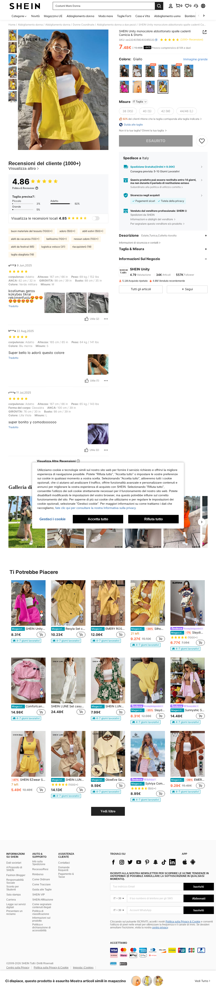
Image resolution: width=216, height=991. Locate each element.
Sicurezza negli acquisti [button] (145, 195)
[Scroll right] (203, 16)
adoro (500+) (67, 231)
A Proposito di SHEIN (14, 869)
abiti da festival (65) (22, 246)
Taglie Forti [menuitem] (124, 16)
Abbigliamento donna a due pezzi (116, 24)
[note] (26, 641)
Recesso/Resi (40, 869)
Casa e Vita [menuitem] (142, 16)
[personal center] (170, 5)
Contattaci (64, 862)
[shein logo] (24, 6)
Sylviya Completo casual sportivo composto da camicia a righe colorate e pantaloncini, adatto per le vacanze (148, 783)
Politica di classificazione (40, 912)
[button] (195, 5)
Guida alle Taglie (42, 889)
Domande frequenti (64, 869)
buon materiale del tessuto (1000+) (31, 231)
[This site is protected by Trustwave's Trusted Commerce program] (113, 963)
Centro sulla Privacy (17, 967)
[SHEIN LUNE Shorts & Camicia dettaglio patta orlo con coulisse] (68, 754)
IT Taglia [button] (138, 101)
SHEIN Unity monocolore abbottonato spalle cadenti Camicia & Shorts (29, 628)
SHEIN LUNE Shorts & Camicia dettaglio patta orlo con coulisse (68, 779)
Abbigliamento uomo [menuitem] (167, 16)
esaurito (155, 141)
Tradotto (13, 306)
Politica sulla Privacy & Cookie (183, 921)
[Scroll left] (198, 16)
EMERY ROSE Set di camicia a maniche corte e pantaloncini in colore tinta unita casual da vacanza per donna (108, 628)
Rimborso (37, 874)
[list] (144, 862)
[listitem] (28, 613)
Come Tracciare (41, 884)
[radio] (124, 71)
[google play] (193, 864)
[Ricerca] (159, 6)
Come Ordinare (41, 879)
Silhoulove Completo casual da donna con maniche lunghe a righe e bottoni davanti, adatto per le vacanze (148, 628)
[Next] (201, 522)
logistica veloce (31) (53, 246)
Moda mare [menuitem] (106, 16)
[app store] (185, 864)
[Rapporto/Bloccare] (105, 318)
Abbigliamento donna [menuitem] (80, 16)
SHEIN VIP (38, 894)
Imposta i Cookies (83, 967)
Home (11, 24)
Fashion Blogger (15, 875)
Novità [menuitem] (35, 16)
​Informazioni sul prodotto (41, 919)
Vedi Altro (108, 811)
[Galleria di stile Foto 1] (26, 522)
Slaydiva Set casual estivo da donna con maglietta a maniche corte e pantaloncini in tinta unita (148, 710)
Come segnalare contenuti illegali (41, 906)
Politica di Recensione (23, 188)
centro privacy (160, 927)
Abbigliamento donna (30, 24)
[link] (178, 5)
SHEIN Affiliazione (42, 899)
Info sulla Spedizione (38, 863)
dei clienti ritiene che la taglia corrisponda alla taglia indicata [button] (161, 118)
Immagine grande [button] (195, 59)
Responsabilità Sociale (15, 881)
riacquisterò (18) (81, 246)
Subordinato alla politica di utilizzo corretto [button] (155, 187)
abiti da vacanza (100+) (25, 238)
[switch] (96, 218)
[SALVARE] (202, 141)
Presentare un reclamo (14, 912)
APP (184, 854)
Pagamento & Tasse (66, 875)
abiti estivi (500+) (92, 231)
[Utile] (86, 318)
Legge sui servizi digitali (16, 906)
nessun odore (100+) (86, 238)
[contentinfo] (162, 953)
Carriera (11, 899)
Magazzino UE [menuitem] (53, 16)
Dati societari (13, 862)
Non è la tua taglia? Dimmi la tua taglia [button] (142, 130)
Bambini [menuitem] (190, 16)
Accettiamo (118, 943)
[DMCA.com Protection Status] (123, 963)
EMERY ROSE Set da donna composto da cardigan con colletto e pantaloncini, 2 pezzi (188, 779)
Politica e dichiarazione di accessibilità (41, 927)
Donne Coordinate (83, 24)
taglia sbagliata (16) (22, 254)
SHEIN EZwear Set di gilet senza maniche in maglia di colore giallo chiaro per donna (29, 779)
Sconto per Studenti (12, 888)
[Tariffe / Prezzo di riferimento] (133, 47)
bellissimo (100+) (56, 238)
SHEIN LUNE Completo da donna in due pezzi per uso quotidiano (108, 706)
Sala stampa (13, 894)
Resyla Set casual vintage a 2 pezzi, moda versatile (68, 628)
